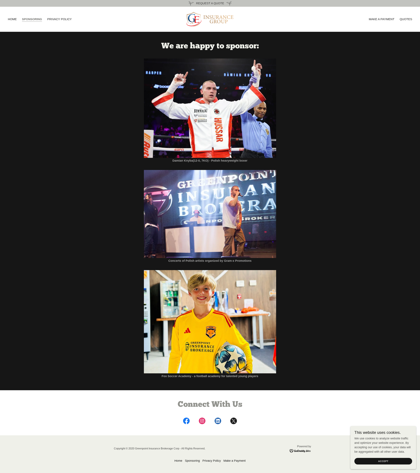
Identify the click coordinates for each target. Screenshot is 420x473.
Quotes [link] (406, 19)
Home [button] (178, 460)
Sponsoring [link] (32, 19)
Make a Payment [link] (381, 19)
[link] (210, 19)
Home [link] (12, 19)
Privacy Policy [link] (59, 19)
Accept (383, 461)
